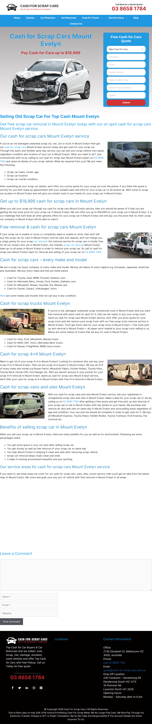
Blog (135, 17)
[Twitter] (20, 688)
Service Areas (116, 17)
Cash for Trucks (90, 17)
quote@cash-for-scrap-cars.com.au (124, 670)
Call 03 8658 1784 (114, 662)
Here (2, 295)
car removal (40, 241)
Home (17, 17)
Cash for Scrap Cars (39, 6)
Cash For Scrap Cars (74, 709)
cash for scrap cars (15, 147)
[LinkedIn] (27, 688)
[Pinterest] (41, 688)
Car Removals (68, 17)
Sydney (30, 17)
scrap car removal (74, 244)
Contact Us (76, 23)
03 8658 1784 (129, 9)
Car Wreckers (47, 17)
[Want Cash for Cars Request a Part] (126, 49)
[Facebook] (12, 688)
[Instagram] (34, 688)
